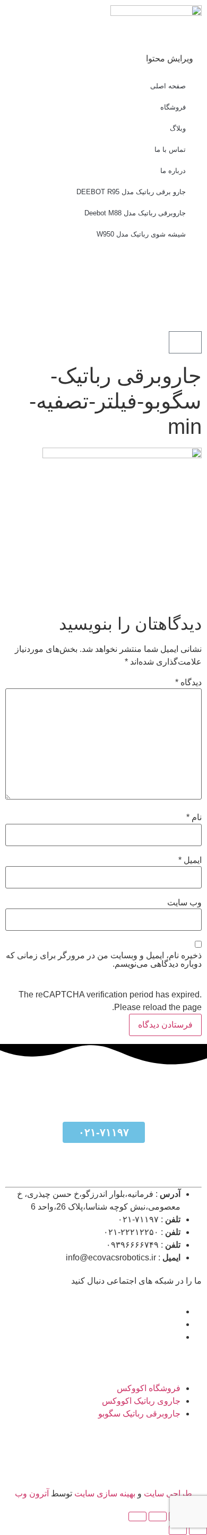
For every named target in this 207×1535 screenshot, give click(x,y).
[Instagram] (131, 303)
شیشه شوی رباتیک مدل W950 (141, 234)
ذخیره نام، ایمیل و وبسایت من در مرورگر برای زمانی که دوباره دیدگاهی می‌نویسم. (104, 959)
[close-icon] (198, 45)
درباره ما (173, 171)
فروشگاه (173, 107)
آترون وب (32, 1493)
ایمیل (190, 860)
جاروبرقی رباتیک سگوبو (139, 1413)
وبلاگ (178, 128)
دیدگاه (188, 682)
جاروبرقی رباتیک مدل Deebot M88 (135, 213)
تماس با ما (170, 149)
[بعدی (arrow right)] (178, 1530)
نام (194, 817)
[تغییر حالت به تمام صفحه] (158, 1516)
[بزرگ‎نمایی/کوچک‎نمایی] (137, 1516)
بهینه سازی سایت (103, 1493)
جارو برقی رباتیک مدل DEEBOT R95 (131, 192)
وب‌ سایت (184, 902)
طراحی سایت (168, 1493)
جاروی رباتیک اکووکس (141, 1400)
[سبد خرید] (185, 342)
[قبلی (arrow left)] (198, 1530)
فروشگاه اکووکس (148, 1388)
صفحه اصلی (168, 86)
